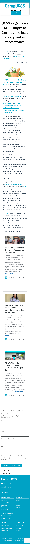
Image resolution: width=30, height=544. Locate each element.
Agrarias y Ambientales (7, 513)
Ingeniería (4, 500)
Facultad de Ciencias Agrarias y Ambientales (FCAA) (14, 82)
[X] (20, 10)
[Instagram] (12, 10)
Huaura (18, 505)
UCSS (6, 52)
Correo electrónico (7, 439)
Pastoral (18, 528)
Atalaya (18, 500)
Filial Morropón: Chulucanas (12, 96)
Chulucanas (19, 502)
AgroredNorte (7, 103)
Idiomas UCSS (5, 530)
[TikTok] (17, 10)
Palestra (18, 530)
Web (2, 446)
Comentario (5, 421)
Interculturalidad (5, 526)
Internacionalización (6, 528)
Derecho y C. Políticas (6, 516)
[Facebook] (9, 10)
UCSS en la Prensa (21, 526)
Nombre (4, 431)
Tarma (18, 507)
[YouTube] (15, 10)
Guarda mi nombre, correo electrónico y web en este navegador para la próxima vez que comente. (14, 457)
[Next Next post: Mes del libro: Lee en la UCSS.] (5, 473)
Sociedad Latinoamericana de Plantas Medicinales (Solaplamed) (12, 105)
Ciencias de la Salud (6, 502)
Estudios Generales (6, 518)
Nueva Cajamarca (20, 510)
